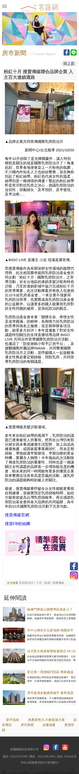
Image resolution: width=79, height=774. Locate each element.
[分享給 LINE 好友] (73, 52)
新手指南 (12, 720)
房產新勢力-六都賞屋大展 (46, 720)
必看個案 (49, 725)
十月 (39, 582)
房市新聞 (27, 725)
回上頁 (68, 64)
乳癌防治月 (26, 582)
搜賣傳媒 (58, 582)
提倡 (47, 582)
